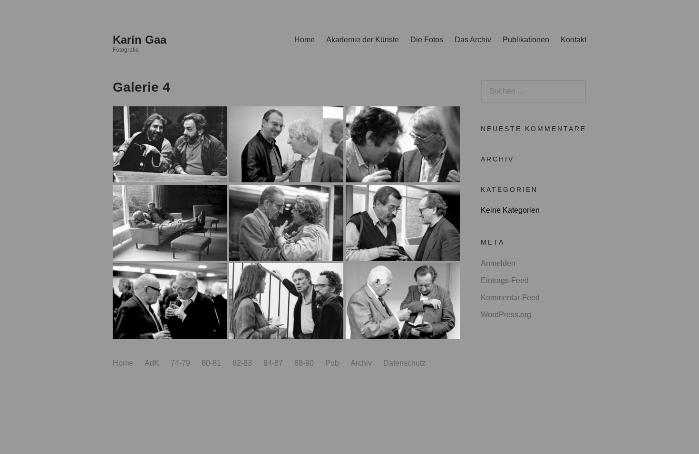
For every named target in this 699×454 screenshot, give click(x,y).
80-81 (211, 363)
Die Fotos (426, 40)
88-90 (304, 363)
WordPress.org (506, 315)
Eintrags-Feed (505, 280)
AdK (152, 363)
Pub (332, 363)
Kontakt (573, 40)
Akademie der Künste (362, 40)
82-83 (242, 363)
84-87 (273, 363)
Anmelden (498, 263)
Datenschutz (404, 363)
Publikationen (526, 40)
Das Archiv (473, 40)
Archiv (361, 363)
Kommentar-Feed (510, 297)
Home (304, 40)
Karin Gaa (139, 39)
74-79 (180, 363)
